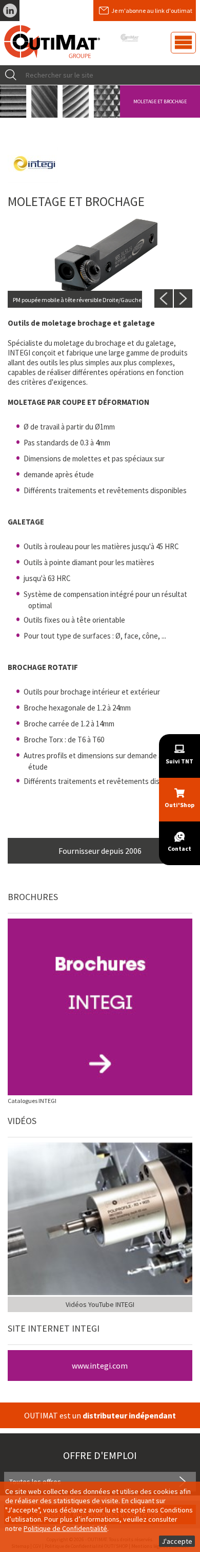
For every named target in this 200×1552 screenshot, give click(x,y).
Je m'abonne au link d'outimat (151, 10)
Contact (179, 848)
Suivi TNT (179, 761)
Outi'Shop (179, 805)
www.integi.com (100, 1365)
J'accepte (177, 1541)
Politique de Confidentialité (65, 1528)
